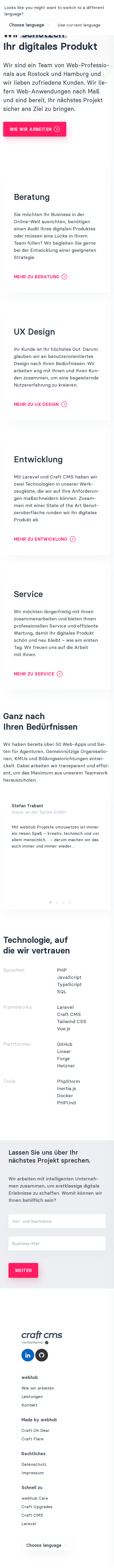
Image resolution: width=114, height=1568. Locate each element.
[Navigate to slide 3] (63, 902)
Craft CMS (32, 1515)
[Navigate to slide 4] (70, 902)
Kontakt (29, 1405)
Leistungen (32, 1396)
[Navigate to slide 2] (57, 902)
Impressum (32, 1472)
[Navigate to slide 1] (51, 902)
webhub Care (34, 1498)
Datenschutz (33, 1464)
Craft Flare (32, 1438)
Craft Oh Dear (35, 1430)
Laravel (28, 1523)
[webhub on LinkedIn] (27, 1355)
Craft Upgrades (36, 1506)
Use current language (79, 25)
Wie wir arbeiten (30, 129)
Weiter (23, 1270)
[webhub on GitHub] (41, 1355)
